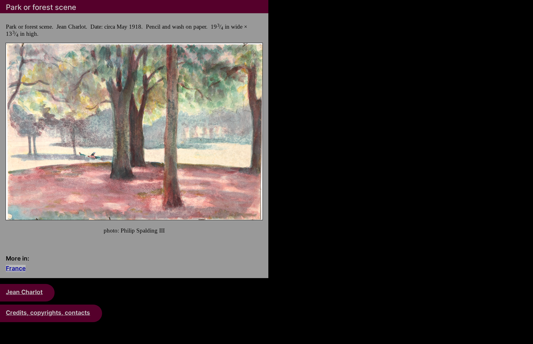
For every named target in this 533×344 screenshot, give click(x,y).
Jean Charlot (24, 292)
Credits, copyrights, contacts (48, 312)
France (16, 268)
